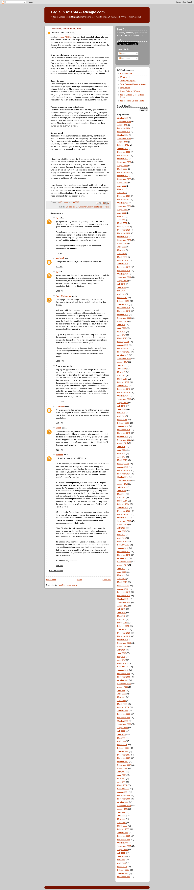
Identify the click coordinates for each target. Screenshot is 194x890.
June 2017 (121, 369)
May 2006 (121, 819)
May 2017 (121, 372)
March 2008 (122, 745)
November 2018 (123, 311)
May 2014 (121, 494)
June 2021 (121, 213)
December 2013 (123, 511)
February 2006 (123, 829)
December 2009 (123, 674)
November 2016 (123, 392)
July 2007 (121, 772)
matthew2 (60, 258)
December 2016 (123, 389)
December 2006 (123, 796)
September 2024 (124, 139)
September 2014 (124, 481)
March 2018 (122, 338)
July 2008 (121, 731)
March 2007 (122, 785)
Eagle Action (125, 88)
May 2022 (121, 189)
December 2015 (123, 430)
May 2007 (121, 779)
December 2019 (123, 267)
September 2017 (124, 359)
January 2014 (122, 508)
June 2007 (121, 775)
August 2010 (122, 647)
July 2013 (121, 528)
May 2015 (121, 454)
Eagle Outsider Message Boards (133, 84)
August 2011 (122, 606)
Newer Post (51, 580)
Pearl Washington (63, 296)
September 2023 (124, 162)
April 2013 (121, 538)
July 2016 (121, 406)
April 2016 (121, 416)
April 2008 (121, 741)
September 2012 (124, 562)
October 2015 (122, 437)
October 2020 (122, 237)
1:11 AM (59, 253)
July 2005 (121, 853)
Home (79, 580)
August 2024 (122, 142)
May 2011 (121, 616)
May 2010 (121, 657)
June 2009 (121, 694)
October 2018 (122, 315)
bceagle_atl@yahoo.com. (133, 35)
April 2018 (121, 335)
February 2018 (123, 342)
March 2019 (122, 298)
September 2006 (124, 806)
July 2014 (121, 487)
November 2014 (123, 474)
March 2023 (122, 169)
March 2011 (122, 623)
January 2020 (122, 264)
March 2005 (122, 867)
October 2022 (122, 176)
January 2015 (122, 467)
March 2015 (122, 460)
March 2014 (122, 501)
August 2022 (122, 183)
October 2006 (122, 802)
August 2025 (122, 125)
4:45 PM (59, 566)
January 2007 (122, 792)
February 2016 (123, 423)
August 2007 (122, 768)
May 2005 (121, 860)
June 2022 (121, 186)
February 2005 (123, 870)
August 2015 (122, 443)
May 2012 (121, 575)
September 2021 (124, 206)
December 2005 (123, 836)
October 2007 (122, 762)
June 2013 (121, 531)
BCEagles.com (126, 74)
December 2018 (123, 308)
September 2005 (124, 846)
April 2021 (121, 220)
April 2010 (121, 660)
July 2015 (121, 447)
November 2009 (123, 677)
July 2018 (121, 325)
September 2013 (124, 521)
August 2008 (122, 728)
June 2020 (121, 247)
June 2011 (121, 613)
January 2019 (122, 305)
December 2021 (123, 196)
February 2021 (123, 227)
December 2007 (123, 755)
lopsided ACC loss (65, 37)
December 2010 (123, 633)
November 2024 (123, 132)
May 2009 (121, 697)
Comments (125, 58)
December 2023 (123, 152)
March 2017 (122, 379)
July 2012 (121, 569)
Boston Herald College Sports (132, 101)
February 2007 (123, 789)
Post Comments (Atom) (67, 585)
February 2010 (123, 667)
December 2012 (123, 552)
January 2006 (122, 833)
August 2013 (122, 525)
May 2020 (121, 250)
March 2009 (122, 704)
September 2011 (124, 603)
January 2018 (122, 345)
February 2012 (123, 586)
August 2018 (122, 321)
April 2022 (121, 193)
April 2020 (121, 254)
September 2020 (124, 240)
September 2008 (124, 724)
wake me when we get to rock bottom (94, 207)
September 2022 (124, 179)
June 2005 (121, 857)
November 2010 (123, 636)
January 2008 (122, 752)
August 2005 (122, 850)
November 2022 (123, 172)
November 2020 (123, 233)
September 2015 (124, 440)
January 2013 (122, 548)
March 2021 (122, 223)
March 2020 (122, 257)
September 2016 (124, 399)
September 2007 (124, 765)
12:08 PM (60, 361)
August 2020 (122, 243)
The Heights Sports (127, 81)
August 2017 (122, 362)
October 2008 (122, 721)
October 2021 (122, 203)
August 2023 (122, 166)
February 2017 (123, 382)
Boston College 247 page (130, 91)
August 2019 (122, 281)
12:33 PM (60, 401)
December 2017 (123, 349)
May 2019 (121, 291)
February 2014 (123, 504)
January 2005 (122, 873)
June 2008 (121, 735)
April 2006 (121, 823)
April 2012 (121, 579)
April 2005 (121, 863)
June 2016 (121, 409)
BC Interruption (126, 77)
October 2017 (122, 355)
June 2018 (121, 328)
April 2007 (121, 782)
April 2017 (121, 376)
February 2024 (123, 145)
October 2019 (122, 274)
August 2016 (122, 403)
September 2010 (124, 643)
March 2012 (122, 582)
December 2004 (123, 877)
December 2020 (123, 230)
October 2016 (122, 396)
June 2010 (121, 653)
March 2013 (122, 541)
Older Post (107, 580)
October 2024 (122, 135)
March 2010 (122, 663)
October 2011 (122, 599)
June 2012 (121, 572)
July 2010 (121, 650)
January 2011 (122, 630)
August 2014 (122, 484)
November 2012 (123, 555)
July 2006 (121, 812)
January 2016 (122, 426)
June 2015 (121, 450)
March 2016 (122, 420)
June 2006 (121, 816)
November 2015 (123, 433)
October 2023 (122, 159)
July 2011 (121, 609)
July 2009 (121, 691)
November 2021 (123, 200)
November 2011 (123, 596)
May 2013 (121, 535)
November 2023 (123, 156)
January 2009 (122, 711)
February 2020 (123, 260)
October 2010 (122, 640)
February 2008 (123, 748)
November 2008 (123, 718)
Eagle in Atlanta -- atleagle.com (78, 12)
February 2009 (123, 707)
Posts (123, 54)
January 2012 (122, 589)
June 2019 (121, 288)
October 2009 (122, 680)
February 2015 (123, 464)
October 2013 (122, 518)
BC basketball (71, 207)
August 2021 (122, 210)
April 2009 (121, 701)
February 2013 (123, 545)
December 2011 (123, 592)
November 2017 (123, 352)
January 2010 (122, 670)
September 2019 (124, 277)
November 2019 (123, 271)
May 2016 (121, 413)
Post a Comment (56, 571)
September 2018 (124, 318)
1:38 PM (59, 423)
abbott (58, 428)
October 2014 (122, 477)
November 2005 (123, 840)
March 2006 (122, 826)
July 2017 (121, 365)
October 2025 (122, 118)
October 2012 (122, 558)
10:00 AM (59, 291)
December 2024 (123, 128)
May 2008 (121, 738)
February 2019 (123, 301)
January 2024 (122, 149)
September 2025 (124, 122)
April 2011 (121, 619)
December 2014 (123, 470)
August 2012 (122, 565)
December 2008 (123, 714)
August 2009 (122, 687)
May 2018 (121, 332)
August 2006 (122, 809)
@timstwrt (60, 406)
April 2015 (121, 457)
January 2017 (122, 386)
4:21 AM (59, 267)
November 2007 (123, 758)
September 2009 (124, 684)
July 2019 (121, 284)
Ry (57, 218)
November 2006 (123, 799)
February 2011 (123, 626)
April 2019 (121, 294)
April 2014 (121, 498)
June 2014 (121, 491)
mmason (59, 455)
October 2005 (122, 843)
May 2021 (121, 216)
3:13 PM (59, 450)
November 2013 (123, 514)
